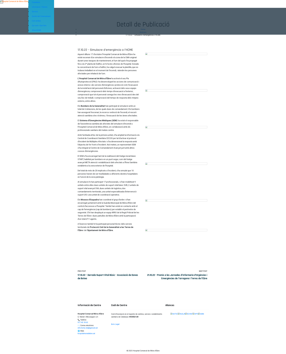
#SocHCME (36, 30)
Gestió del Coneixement (41, 16)
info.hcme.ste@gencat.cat (88, 328)
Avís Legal (115, 324)
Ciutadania (36, 2)
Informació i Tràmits (39, 7)
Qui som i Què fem (39, 25)
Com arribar (36, 21)
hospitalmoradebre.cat (86, 333)
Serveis (35, 12)
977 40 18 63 (83, 322)
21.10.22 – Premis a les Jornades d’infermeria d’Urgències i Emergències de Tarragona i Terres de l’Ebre (177, 276)
